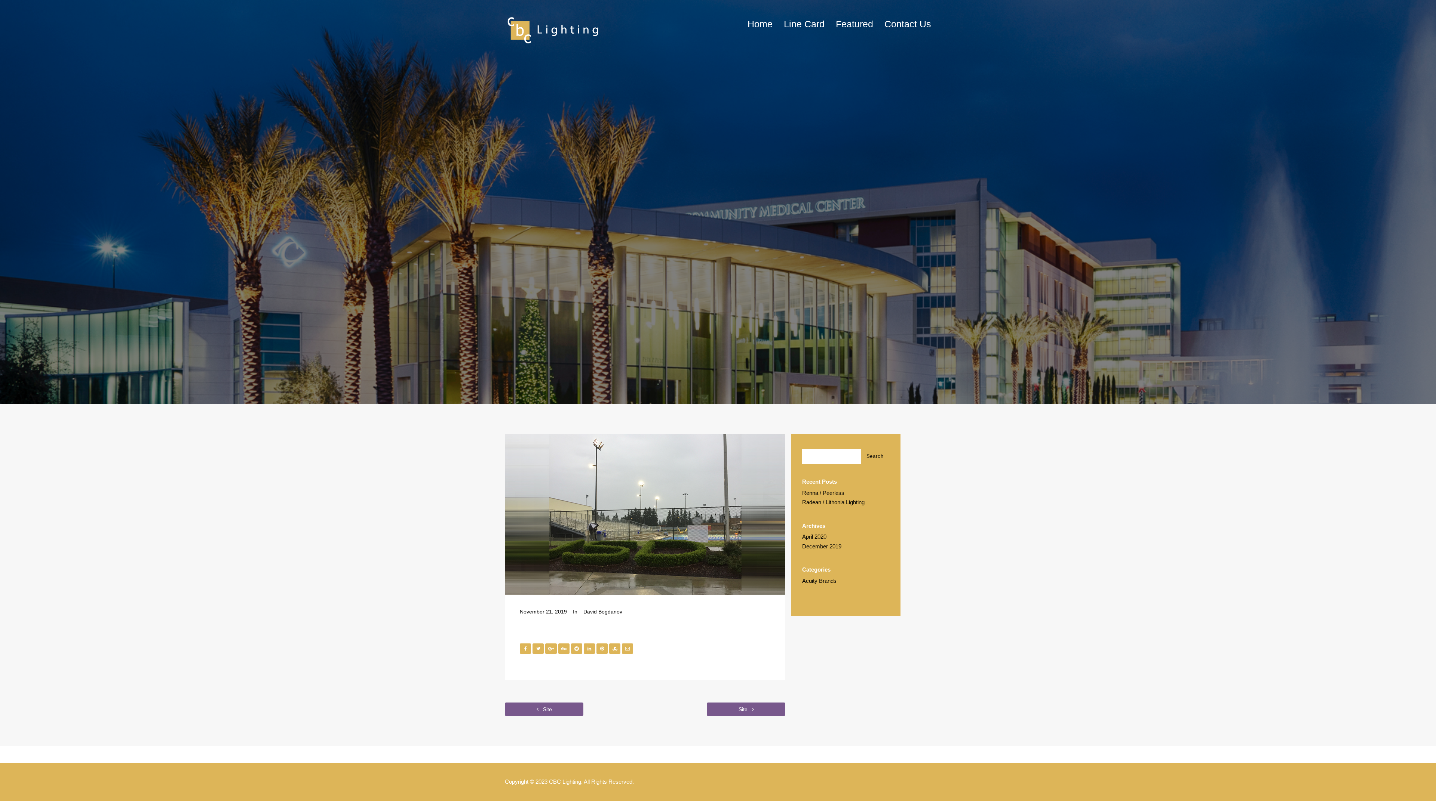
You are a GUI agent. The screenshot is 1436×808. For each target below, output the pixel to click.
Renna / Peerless (823, 493)
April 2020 (814, 536)
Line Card (804, 24)
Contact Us (907, 24)
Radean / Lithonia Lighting (833, 502)
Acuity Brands (819, 581)
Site (546, 709)
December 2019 (821, 546)
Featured (854, 24)
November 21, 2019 (543, 612)
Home (760, 24)
